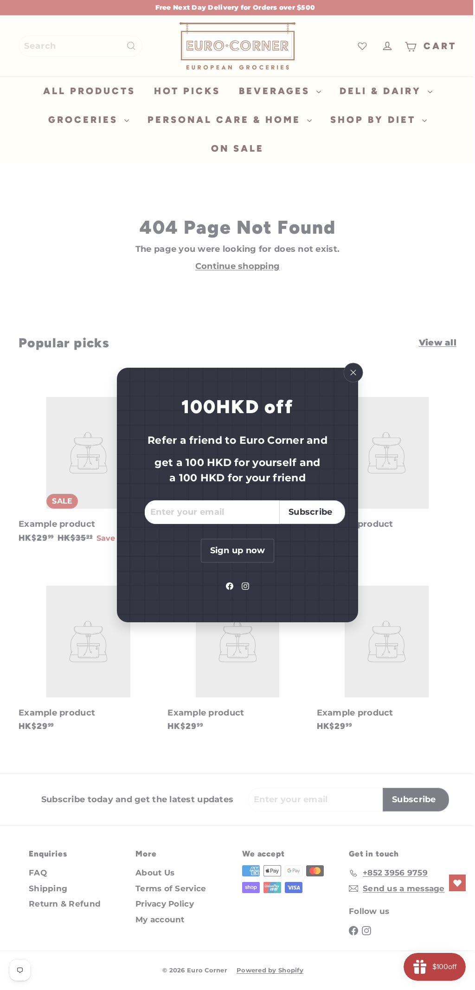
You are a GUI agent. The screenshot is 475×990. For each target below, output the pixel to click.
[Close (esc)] (349, 373)
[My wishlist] (450, 883)
